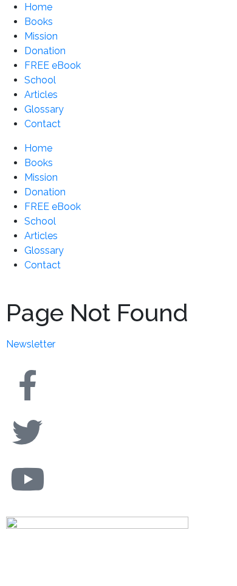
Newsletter (30, 344)
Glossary (44, 109)
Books (38, 21)
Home (38, 7)
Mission (41, 36)
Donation (45, 51)
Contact (42, 124)
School (40, 80)
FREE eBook (52, 65)
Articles (41, 94)
